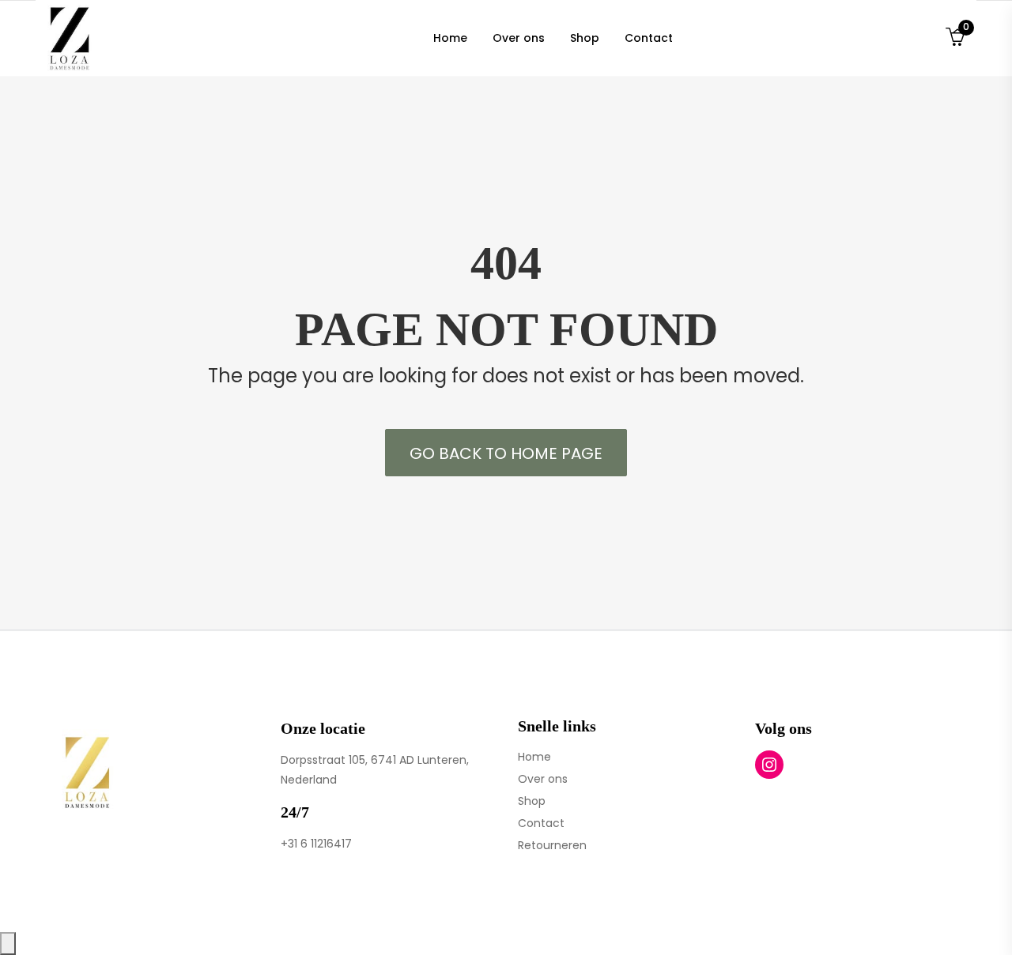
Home (534, 757)
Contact (541, 823)
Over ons (543, 779)
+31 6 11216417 (316, 844)
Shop (532, 801)
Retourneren (552, 845)
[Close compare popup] (8, 943)
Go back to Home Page (506, 453)
